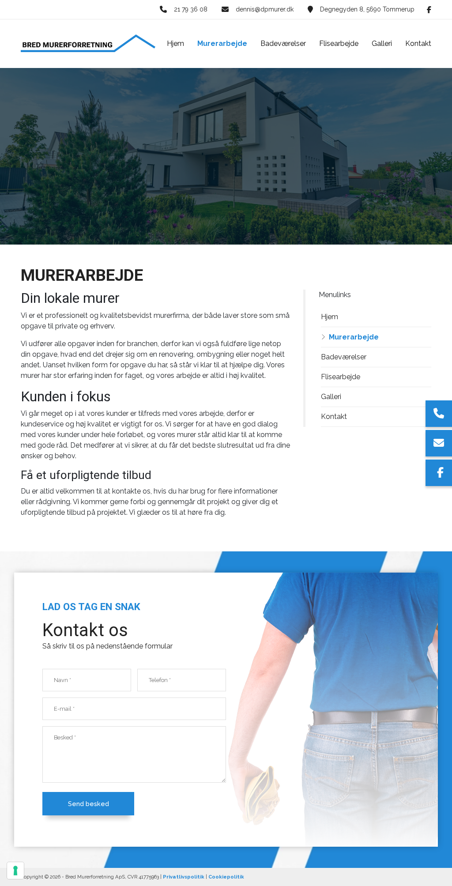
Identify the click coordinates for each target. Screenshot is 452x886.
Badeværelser (343, 357)
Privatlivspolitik (183, 877)
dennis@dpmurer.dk (265, 9)
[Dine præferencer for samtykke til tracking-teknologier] (15, 870)
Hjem (329, 317)
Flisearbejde (340, 377)
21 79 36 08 (190, 9)
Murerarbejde (354, 337)
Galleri (331, 396)
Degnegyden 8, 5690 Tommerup (367, 9)
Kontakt (334, 416)
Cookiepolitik (226, 877)
